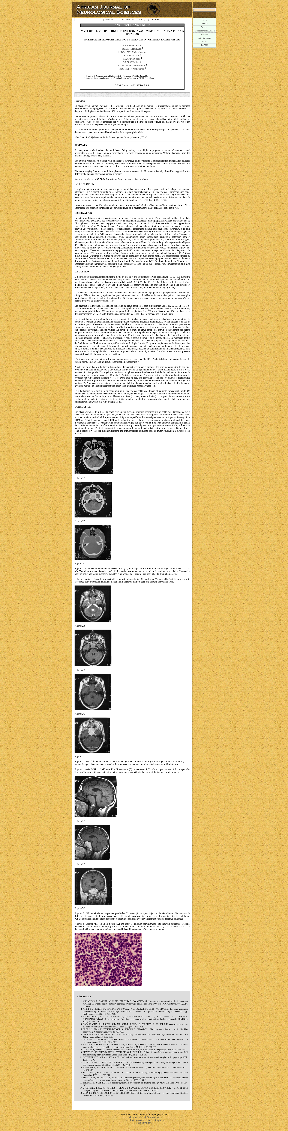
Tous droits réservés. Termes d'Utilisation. (144, 1120)
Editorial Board (204, 38)
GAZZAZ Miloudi (131, 62)
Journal (204, 23)
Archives (204, 27)
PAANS (204, 45)
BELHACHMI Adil (132, 49)
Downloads (204, 34)
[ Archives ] (108, 19)
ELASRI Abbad (131, 55)
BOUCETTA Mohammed (132, 69)
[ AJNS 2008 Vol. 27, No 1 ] (131, 19)
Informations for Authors (204, 31)
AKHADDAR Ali (131, 45)
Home (204, 20)
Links (204, 41)
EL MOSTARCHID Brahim (132, 65)
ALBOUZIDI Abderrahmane (131, 52)
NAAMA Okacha (132, 59)
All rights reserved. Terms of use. (144, 1117)
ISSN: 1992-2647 (144, 1122)
